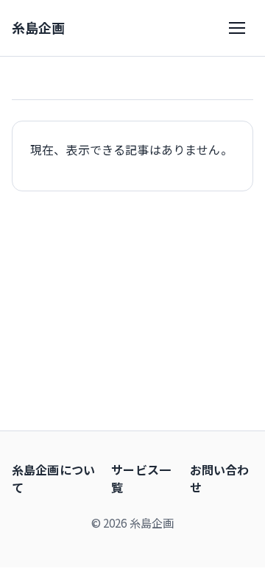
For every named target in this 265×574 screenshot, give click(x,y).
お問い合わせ (220, 478)
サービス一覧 (141, 478)
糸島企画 (39, 27)
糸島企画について (53, 478)
